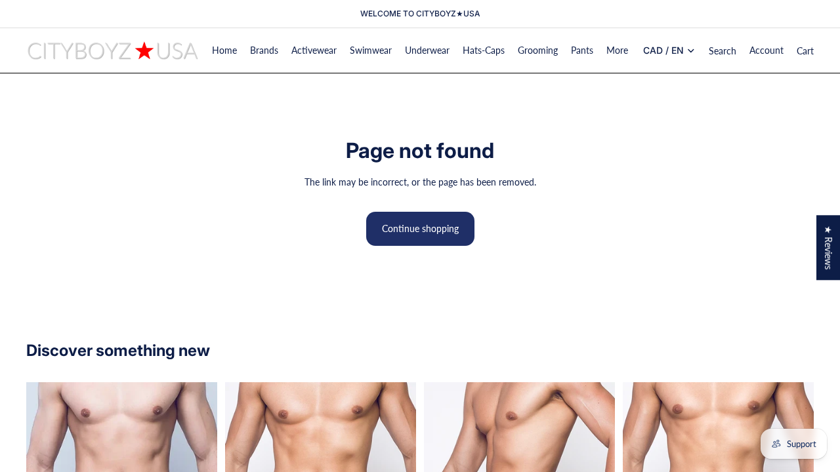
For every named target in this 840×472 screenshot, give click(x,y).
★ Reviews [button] (828, 247)
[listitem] (617, 50)
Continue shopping (420, 228)
